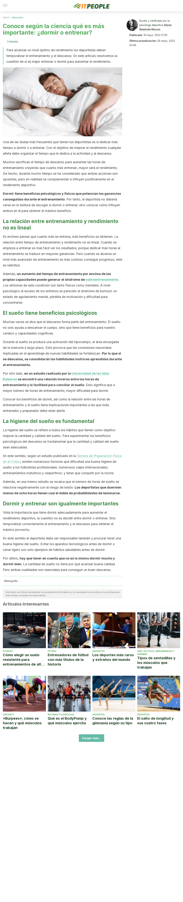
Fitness (8, 651)
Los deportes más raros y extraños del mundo (113, 657)
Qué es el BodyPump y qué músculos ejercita (67, 720)
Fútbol (52, 651)
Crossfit (8, 714)
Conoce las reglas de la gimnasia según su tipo (112, 720)
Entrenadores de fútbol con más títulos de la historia (68, 659)
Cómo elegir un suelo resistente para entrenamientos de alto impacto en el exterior (23, 660)
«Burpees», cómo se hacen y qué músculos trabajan (22, 723)
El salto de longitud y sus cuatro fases (155, 720)
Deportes (98, 651)
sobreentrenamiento (102, 279)
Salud (6, 17)
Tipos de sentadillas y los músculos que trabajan (156, 662)
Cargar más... (91, 738)
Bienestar (18, 17)
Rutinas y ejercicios (61, 714)
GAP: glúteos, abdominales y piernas (155, 652)
